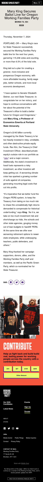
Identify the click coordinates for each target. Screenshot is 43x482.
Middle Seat (25, 463)
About (5, 419)
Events (27, 402)
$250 (35, 369)
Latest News (8, 409)
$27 (17, 369)
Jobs (5, 434)
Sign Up (27, 407)
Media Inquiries (31, 438)
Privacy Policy (15, 441)
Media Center (7, 438)
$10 (8, 369)
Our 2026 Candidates (7, 403)
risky (6, 158)
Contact (5, 441)
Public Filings (19, 438)
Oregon (21, 25)
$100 (26, 369)
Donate (27, 411)
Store (5, 422)
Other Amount (21, 375)
